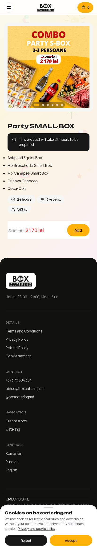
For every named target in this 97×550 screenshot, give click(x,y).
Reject (26, 540)
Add (78, 230)
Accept (71, 540)
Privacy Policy (17, 339)
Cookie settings (19, 356)
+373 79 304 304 (19, 380)
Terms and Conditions (24, 331)
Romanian (14, 453)
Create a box (16, 421)
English (11, 470)
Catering (13, 429)
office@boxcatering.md (25, 388)
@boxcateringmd (20, 396)
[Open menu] (9, 7)
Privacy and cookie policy (36, 529)
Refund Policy (17, 347)
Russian (12, 461)
